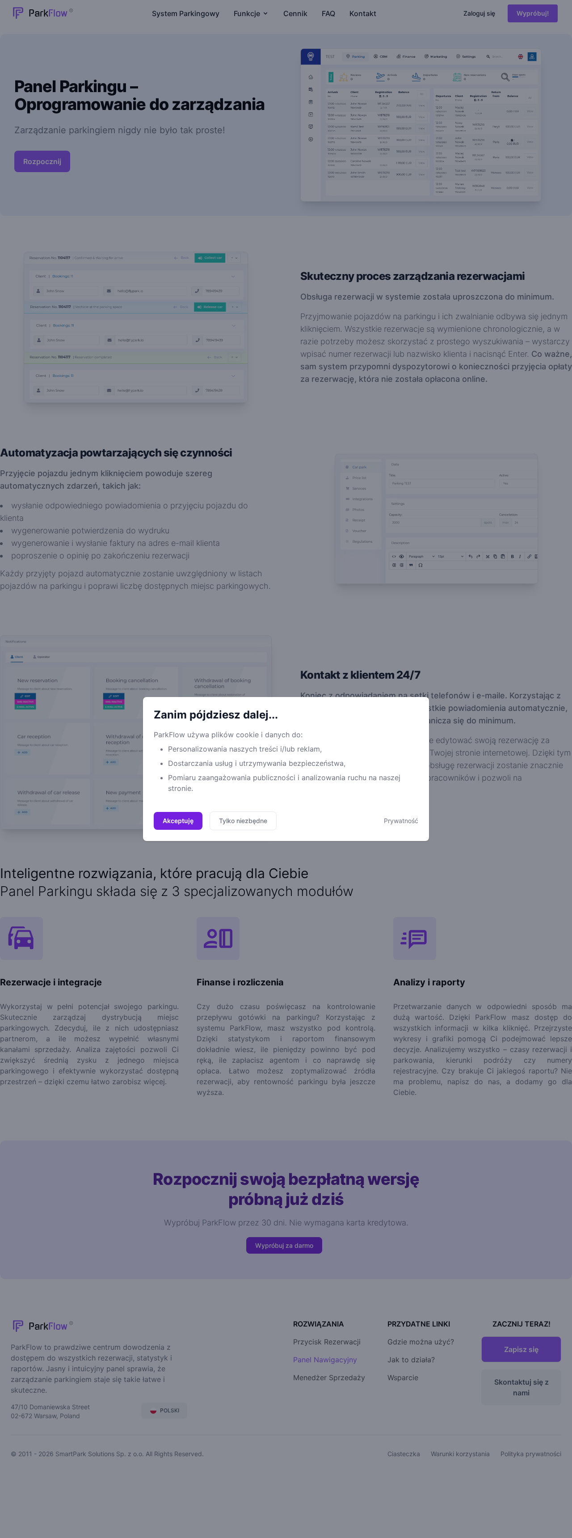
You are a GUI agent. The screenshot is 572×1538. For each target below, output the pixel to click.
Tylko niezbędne (243, 820)
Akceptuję (178, 820)
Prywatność (401, 820)
